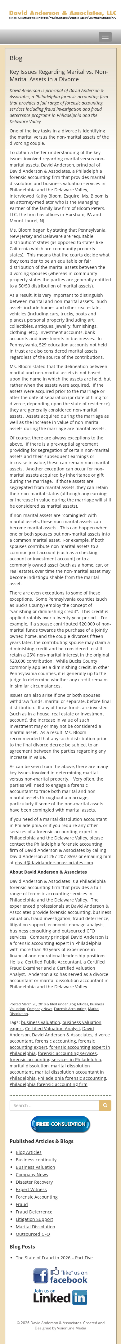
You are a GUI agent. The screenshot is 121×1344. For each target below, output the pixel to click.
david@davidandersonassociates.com (54, 863)
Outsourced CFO (33, 1234)
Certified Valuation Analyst (52, 1028)
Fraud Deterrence (34, 1212)
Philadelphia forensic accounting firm (48, 1084)
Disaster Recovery (34, 1182)
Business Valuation (35, 1167)
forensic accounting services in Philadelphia (55, 1059)
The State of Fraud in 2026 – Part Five (54, 1258)
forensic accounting (55, 1041)
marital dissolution (29, 1066)
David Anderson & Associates (62, 1035)
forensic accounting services (67, 1053)
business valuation (40, 1022)
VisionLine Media (71, 1328)
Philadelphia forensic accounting (72, 1078)
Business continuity (36, 1160)
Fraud (22, 1204)
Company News (39, 1008)
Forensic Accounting (70, 1008)
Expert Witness (31, 1189)
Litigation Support (34, 1219)
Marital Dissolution (35, 1227)
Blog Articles (78, 1004)
